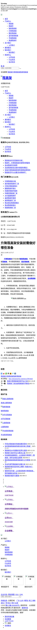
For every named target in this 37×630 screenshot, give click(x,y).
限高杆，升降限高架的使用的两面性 (17, 163)
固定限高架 (13, 33)
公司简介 (12, 45)
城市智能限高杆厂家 (12, 183)
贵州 (13, 603)
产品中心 (8, 21)
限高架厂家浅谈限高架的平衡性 (18, 383)
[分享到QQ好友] (8, 373)
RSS (17, 594)
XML (21, 594)
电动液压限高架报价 (12, 203)
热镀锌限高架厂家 (11, 193)
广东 (18, 600)
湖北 (2, 603)
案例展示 (8, 47)
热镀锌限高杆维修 (11, 191)
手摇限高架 (13, 38)
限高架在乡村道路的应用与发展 (16, 450)
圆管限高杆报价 (10, 188)
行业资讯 (12, 59)
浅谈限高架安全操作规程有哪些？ (16, 167)
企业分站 (4, 594)
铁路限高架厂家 (10, 207)
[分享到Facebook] (15, 373)
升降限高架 (13, 31)
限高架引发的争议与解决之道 (15, 453)
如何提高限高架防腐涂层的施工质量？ (18, 446)
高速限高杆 (13, 40)
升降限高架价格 (10, 181)
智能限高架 (13, 28)
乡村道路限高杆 (10, 195)
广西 (5, 603)
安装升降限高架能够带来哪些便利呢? (18, 170)
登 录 (2, 66)
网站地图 (11, 594)
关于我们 (8, 43)
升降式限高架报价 (11, 186)
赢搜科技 (25, 608)
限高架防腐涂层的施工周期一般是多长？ (19, 467)
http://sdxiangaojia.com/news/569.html (21, 379)
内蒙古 (26, 600)
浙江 (30, 600)
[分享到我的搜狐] (11, 373)
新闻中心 (8, 55)
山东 (21, 600)
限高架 (11, 23)
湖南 (33, 600)
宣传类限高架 (13, 35)
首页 (6, 19)
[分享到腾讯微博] (13, 373)
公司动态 (12, 57)
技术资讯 (12, 62)
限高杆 (11, 26)
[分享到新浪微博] (4, 373)
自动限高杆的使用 (11, 165)
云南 (16, 603)
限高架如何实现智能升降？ (14, 160)
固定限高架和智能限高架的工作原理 (17, 460)
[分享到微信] (6, 373)
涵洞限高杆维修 (10, 198)
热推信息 (4, 600)
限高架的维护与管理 (12, 475)
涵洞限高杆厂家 (10, 200)
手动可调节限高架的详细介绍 (15, 464)
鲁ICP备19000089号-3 (13, 605)
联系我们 (8, 50)
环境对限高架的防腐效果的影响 (16, 444)
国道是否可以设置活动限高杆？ (16, 172)
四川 (9, 603)
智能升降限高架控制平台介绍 (17, 381)
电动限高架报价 (10, 205)
